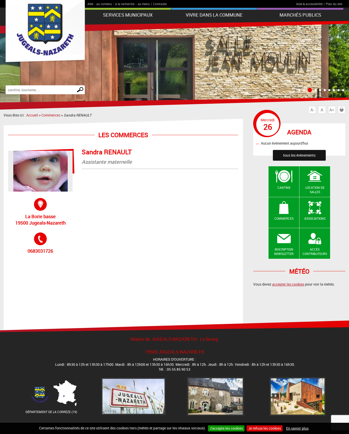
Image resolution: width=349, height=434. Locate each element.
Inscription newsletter (284, 251)
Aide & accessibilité (309, 4)
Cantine (283, 187)
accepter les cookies (288, 284)
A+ (331, 110)
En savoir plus (297, 428)
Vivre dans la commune (214, 15)
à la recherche (124, 4)
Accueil (32, 115)
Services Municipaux (128, 15)
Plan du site (334, 4)
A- (312, 110)
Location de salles (314, 189)
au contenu (104, 4)
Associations (314, 218)
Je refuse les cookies (264, 428)
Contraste (160, 4)
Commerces (50, 115)
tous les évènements (299, 155)
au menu (144, 4)
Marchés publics (300, 15)
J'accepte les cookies (226, 428)
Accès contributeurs (315, 251)
